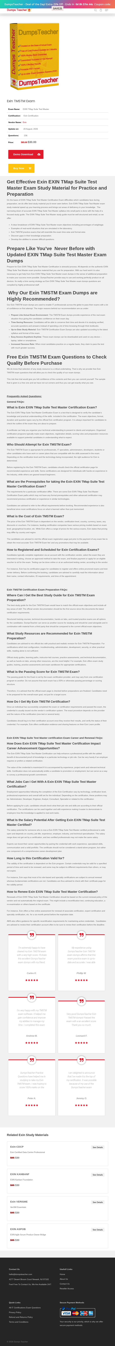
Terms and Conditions (18, 1322)
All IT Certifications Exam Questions (25, 1307)
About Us (64, 1279)
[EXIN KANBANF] (57, 1181)
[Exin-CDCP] (57, 1153)
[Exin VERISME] (57, 1208)
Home (62, 1274)
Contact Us (65, 1284)
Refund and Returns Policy (21, 1317)
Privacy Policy (15, 1312)
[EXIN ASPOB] (57, 1236)
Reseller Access (67, 1288)
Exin (25, 122)
